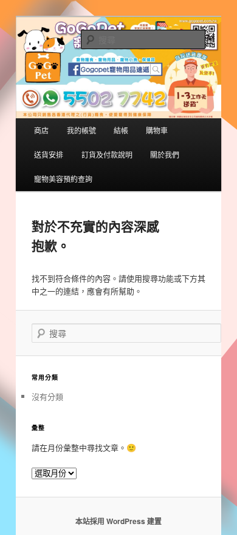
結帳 (121, 130)
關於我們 (164, 154)
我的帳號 (81, 130)
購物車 (157, 130)
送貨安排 (48, 154)
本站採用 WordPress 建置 (118, 521)
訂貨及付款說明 (106, 154)
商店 (41, 130)
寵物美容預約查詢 (63, 178)
